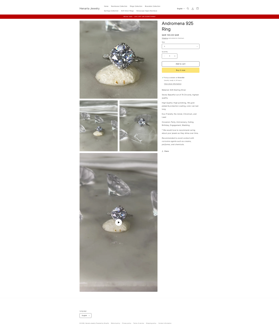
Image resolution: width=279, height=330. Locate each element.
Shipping (165, 38)
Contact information (165, 323)
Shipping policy (151, 323)
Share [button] (166, 151)
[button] (187, 8)
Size (163, 42)
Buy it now (180, 70)
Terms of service (138, 323)
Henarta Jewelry (90, 323)
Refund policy (115, 323)
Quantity (165, 52)
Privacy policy (126, 323)
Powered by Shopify (102, 323)
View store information (172, 84)
